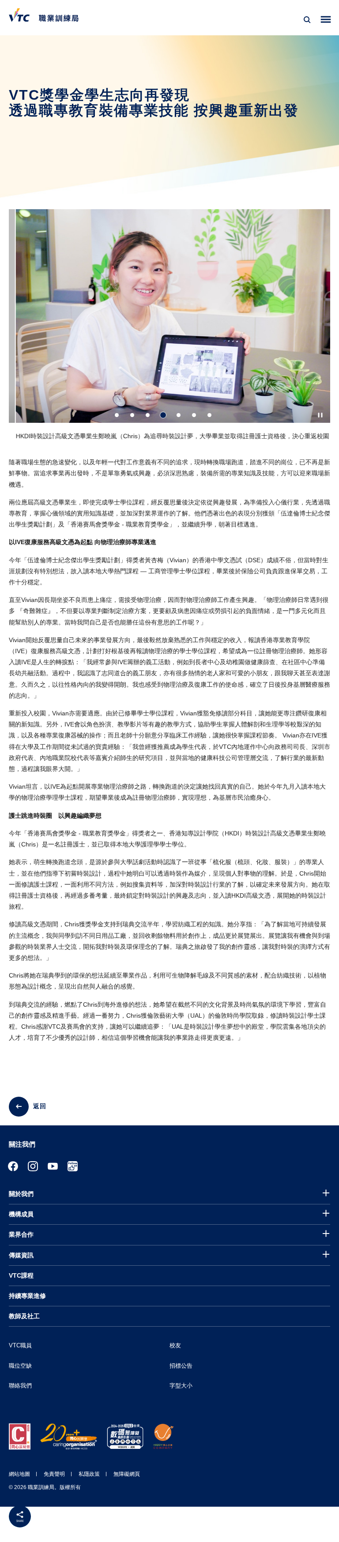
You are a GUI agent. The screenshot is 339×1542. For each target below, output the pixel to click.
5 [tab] (179, 415)
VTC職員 (20, 1345)
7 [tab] (209, 415)
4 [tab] (163, 415)
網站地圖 (19, 1474)
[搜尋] (307, 19)
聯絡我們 (20, 1385)
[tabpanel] (169, 328)
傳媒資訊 (21, 1255)
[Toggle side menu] (326, 19)
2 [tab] (132, 415)
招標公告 (181, 1365)
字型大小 (181, 1385)
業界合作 (21, 1234)
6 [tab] (194, 415)
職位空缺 (20, 1365)
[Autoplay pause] (320, 415)
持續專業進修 (27, 1295)
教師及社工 (24, 1316)
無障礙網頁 (126, 1474)
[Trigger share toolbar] (20, 1516)
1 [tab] (117, 415)
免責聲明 (54, 1474)
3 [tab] (148, 415)
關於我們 (21, 1193)
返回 (39, 1105)
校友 (175, 1345)
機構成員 (21, 1214)
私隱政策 (89, 1474)
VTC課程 (21, 1275)
